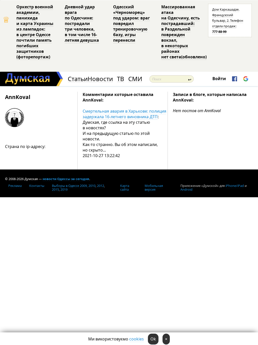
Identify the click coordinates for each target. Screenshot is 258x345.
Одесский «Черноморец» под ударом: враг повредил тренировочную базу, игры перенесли (131, 23)
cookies (136, 339)
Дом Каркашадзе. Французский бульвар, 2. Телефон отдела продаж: (227, 20)
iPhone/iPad (234, 185)
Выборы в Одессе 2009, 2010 (73, 185)
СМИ (135, 79)
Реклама (15, 185)
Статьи (78, 79)
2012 (100, 185)
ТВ (120, 79)
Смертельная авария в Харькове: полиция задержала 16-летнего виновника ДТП (124, 113)
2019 (64, 189)
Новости (100, 79)
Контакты (36, 185)
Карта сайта (124, 187)
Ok (153, 339)
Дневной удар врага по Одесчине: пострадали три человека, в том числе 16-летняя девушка (82, 23)
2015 (55, 189)
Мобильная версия (154, 187)
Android (186, 189)
